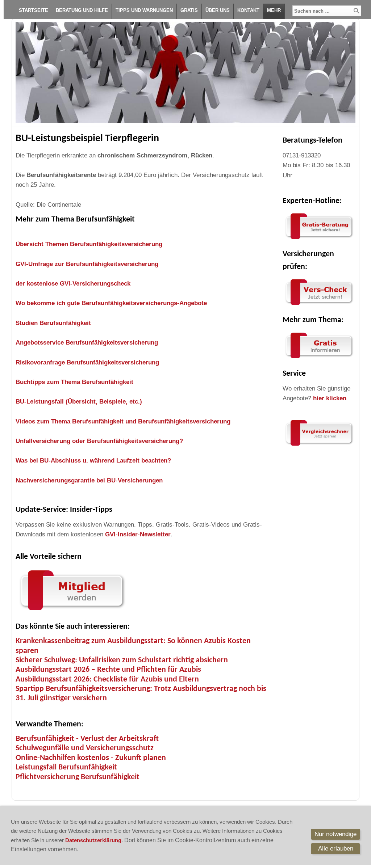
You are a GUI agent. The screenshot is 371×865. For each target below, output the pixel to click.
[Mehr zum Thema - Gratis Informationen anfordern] (319, 358)
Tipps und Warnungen (144, 10)
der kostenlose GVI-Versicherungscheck (73, 283)
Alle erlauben (335, 848)
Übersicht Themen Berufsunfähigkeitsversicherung (89, 244)
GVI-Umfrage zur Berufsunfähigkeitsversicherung (87, 264)
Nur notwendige (335, 834)
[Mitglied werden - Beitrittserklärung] (72, 611)
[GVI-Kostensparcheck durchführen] (319, 305)
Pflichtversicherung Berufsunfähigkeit (77, 777)
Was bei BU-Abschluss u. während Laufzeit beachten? (93, 460)
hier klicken (329, 398)
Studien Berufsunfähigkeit (53, 323)
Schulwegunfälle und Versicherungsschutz (85, 748)
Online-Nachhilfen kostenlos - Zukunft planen (91, 758)
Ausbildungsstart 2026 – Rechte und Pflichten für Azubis (108, 670)
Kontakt (248, 10)
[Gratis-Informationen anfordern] (319, 446)
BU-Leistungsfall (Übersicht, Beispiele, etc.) (79, 401)
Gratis (189, 10)
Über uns (217, 10)
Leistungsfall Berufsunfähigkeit (66, 767)
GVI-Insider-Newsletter (138, 534)
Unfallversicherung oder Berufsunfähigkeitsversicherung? (99, 441)
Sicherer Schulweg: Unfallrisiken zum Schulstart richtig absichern (122, 660)
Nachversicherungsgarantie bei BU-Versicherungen (89, 480)
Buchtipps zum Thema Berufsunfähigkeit (74, 382)
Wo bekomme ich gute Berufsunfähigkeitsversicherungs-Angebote (111, 303)
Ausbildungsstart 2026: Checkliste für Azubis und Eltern (107, 679)
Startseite (33, 10)
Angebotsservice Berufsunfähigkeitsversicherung (87, 342)
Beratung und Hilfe (82, 10)
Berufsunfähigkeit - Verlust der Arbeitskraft (87, 739)
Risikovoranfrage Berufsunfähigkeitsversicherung (87, 362)
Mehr (274, 10)
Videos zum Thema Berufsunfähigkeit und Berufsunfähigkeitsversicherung (123, 421)
